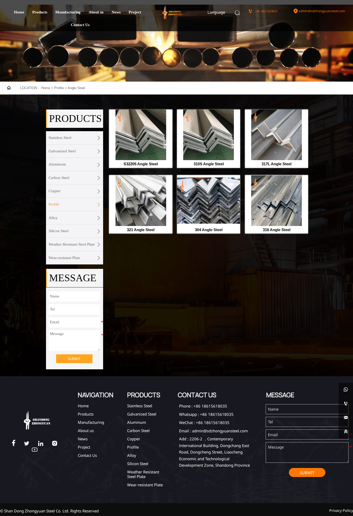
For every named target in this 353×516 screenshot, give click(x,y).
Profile (59, 88)
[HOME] (172, 12)
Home (45, 88)
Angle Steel (76, 88)
